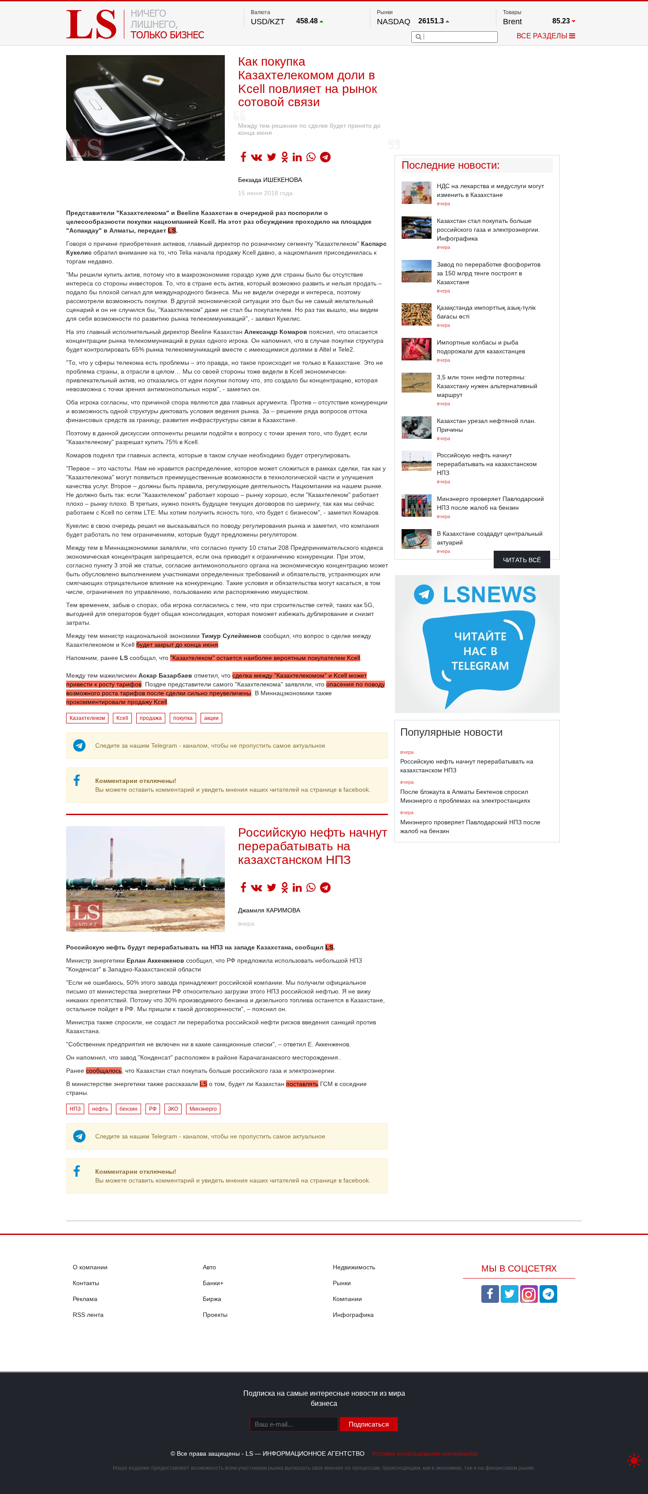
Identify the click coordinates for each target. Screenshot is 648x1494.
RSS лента (88, 1314)
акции (211, 718)
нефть (100, 1109)
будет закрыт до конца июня (177, 644)
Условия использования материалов (424, 1453)
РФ (152, 1109)
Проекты (215, 1314)
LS (172, 230)
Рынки (342, 1282)
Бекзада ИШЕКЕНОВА (270, 179)
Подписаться (369, 1424)
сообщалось (104, 1070)
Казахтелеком (87, 718)
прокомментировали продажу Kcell (116, 701)
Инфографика (353, 1314)
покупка (183, 718)
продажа (151, 718)
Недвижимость (354, 1267)
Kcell (122, 718)
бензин (128, 1109)
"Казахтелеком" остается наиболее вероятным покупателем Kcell (265, 657)
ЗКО (173, 1109)
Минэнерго (203, 1109)
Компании (347, 1298)
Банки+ (213, 1282)
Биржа (212, 1298)
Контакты (86, 1282)
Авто (209, 1267)
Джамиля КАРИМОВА (269, 910)
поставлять (302, 1083)
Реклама (85, 1298)
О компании (90, 1267)
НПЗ (75, 1109)
